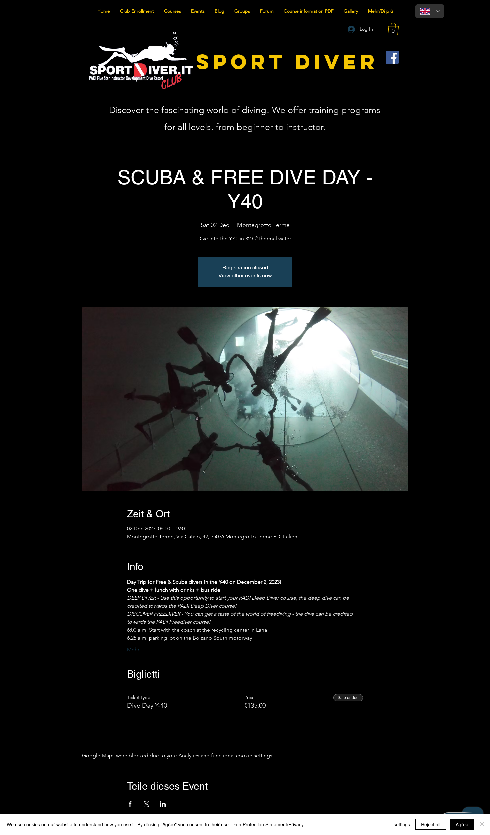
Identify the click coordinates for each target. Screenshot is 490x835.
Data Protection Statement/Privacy (267, 824)
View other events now (245, 275)
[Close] (482, 824)
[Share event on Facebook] (130, 804)
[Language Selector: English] (429, 11)
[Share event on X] (146, 804)
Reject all (430, 824)
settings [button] (402, 824)
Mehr (133, 649)
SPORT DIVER (287, 61)
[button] (393, 29)
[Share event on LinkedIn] (163, 804)
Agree (462, 824)
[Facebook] (392, 57)
